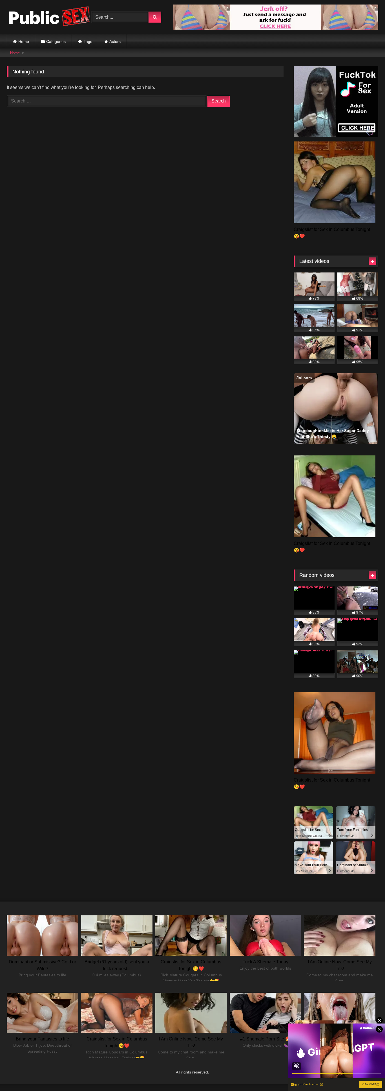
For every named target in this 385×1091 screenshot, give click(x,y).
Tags (88, 41)
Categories (56, 41)
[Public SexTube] (49, 17)
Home (23, 41)
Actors (115, 41)
